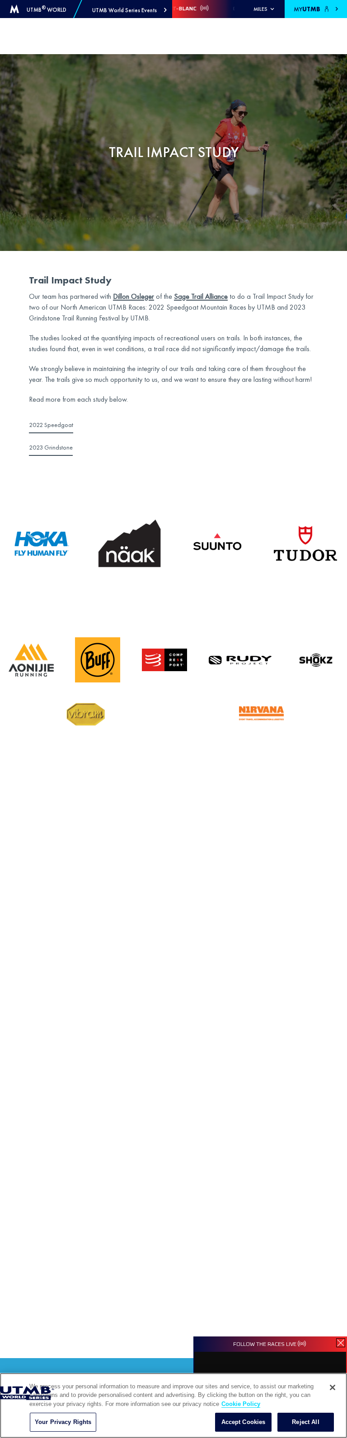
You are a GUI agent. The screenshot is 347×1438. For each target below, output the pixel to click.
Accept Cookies (243, 1422)
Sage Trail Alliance (201, 296)
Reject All (305, 1422)
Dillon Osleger (133, 296)
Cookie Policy (240, 1404)
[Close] (332, 1387)
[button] (129, 10)
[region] (173, 1405)
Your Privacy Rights (63, 1422)
